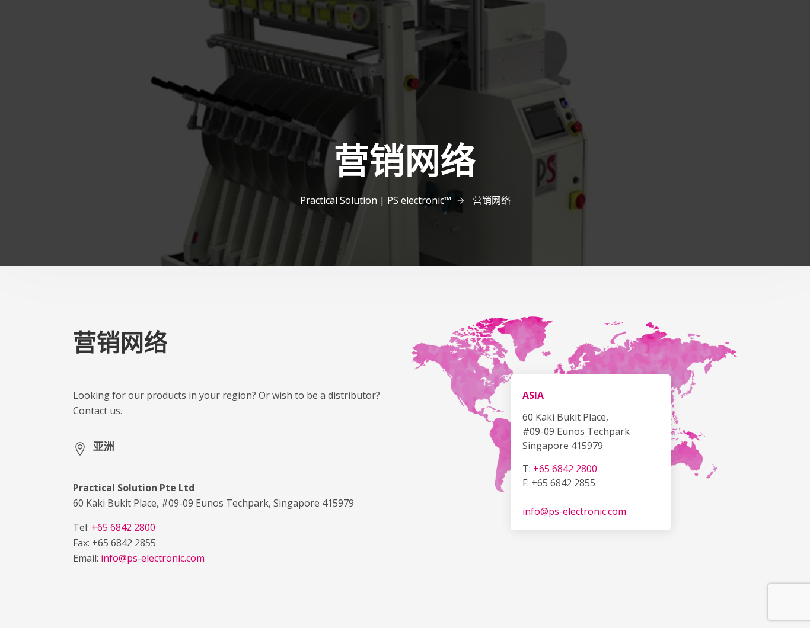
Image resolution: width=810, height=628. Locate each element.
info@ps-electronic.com (153, 558)
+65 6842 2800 (123, 527)
